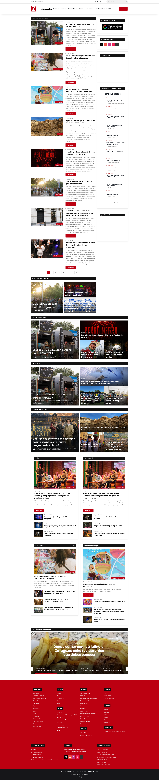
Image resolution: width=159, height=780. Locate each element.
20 (67, 272)
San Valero (60, 712)
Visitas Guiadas (37, 726)
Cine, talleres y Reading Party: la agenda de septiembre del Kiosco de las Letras (59, 608)
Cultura (81, 8)
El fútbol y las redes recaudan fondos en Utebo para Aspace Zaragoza (90, 399)
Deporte (35, 711)
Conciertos (36, 700)
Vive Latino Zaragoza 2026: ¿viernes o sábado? (76, 294)
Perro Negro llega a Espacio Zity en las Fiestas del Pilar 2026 (80, 153)
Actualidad (36, 363)
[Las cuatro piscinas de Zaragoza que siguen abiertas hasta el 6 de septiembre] (104, 376)
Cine (58, 695)
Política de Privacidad (37, 757)
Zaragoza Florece (85, 721)
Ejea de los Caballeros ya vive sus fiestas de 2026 (90, 446)
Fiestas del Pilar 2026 (39, 317)
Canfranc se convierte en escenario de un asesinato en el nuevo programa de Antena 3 (54, 442)
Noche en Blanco (84, 716)
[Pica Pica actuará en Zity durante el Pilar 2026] (87, 602)
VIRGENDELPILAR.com (103, 759)
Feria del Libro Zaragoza (86, 700)
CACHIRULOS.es (101, 762)
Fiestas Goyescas (61, 725)
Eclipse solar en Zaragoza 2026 (88, 698)
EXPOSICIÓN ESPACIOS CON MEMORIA (114, 100)
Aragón (106, 709)
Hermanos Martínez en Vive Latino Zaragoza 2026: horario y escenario (88, 305)
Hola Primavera (84, 711)
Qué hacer (36, 693)
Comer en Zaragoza (38, 695)
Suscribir (123, 9)
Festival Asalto (84, 706)
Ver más (112, 202)
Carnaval (82, 695)
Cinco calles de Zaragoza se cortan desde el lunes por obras (114, 399)
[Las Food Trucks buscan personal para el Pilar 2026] (55, 339)
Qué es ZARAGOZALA (37, 752)
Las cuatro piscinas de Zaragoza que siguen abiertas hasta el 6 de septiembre (100, 382)
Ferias (34, 713)
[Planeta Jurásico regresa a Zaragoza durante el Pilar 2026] (87, 533)
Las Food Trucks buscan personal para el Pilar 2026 (80, 25)
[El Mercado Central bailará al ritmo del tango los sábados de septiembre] (38, 593)
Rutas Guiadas (37, 718)
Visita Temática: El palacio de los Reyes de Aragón (115, 143)
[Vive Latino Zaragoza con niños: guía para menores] (47, 297)
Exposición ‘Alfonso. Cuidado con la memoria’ (115, 117)
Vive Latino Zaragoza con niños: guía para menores (79, 182)
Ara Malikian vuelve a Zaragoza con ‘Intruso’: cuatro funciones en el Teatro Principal (109, 526)
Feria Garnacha (84, 703)
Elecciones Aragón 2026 (86, 735)
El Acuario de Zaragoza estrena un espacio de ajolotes (109, 620)
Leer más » (71, 49)
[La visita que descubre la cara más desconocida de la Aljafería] (38, 602)
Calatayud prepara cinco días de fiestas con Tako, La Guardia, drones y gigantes (115, 445)
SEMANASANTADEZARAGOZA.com (106, 757)
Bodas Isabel (107, 720)
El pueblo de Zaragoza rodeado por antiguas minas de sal (80, 121)
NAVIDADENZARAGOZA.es (104, 765)
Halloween (83, 708)
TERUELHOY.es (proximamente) (105, 754)
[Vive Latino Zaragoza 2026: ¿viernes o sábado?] (80, 289)
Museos (59, 703)
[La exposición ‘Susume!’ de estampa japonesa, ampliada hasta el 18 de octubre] (38, 525)
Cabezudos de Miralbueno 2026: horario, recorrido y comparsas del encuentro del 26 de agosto (109, 611)
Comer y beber (72, 8)
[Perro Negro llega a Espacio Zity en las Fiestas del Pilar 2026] (104, 330)
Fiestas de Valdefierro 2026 (114, 160)
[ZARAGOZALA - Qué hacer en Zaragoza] (41, 8)
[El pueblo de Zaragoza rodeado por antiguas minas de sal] (104, 422)
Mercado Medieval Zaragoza (88, 713)
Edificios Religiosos (109, 698)
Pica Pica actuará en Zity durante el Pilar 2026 (109, 601)
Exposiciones (60, 698)
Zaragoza (106, 712)
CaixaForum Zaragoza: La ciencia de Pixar (114, 126)
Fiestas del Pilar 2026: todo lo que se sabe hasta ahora (90, 354)
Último (77, 272)
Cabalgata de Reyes (85, 693)
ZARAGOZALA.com (102, 749)
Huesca (106, 717)
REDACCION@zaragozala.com (77, 749)
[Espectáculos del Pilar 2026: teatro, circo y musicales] (116, 349)
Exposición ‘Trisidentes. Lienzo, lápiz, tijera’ (113, 134)
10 (63, 272)
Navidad (59, 730)
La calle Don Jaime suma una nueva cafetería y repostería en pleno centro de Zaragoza (79, 213)
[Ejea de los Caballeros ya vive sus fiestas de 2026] (92, 442)
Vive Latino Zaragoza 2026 (103, 8)
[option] (63, 297)
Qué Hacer (38, 546)
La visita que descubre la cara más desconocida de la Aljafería (56, 600)
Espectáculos (89, 8)
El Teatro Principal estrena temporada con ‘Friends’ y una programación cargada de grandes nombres (52, 495)
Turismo (106, 693)
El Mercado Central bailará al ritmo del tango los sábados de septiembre (80, 244)
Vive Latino (83, 718)
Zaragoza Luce (84, 724)
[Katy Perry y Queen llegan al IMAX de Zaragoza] (38, 517)
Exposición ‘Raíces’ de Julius (115, 109)
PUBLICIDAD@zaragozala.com (78, 751)
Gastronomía (107, 695)
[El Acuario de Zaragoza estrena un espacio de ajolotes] (87, 619)
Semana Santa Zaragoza (63, 720)
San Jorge (59, 722)
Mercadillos (36, 716)
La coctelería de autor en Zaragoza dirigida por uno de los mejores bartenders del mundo (79, 652)
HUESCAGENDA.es (102, 752)
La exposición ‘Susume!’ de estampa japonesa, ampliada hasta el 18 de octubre (60, 526)
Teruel (105, 714)
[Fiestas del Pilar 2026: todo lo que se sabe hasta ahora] (92, 349)
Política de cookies (36, 754)
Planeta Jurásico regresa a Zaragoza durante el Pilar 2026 (109, 534)
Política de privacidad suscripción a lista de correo (44, 759)
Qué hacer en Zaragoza (59, 8)
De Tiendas (36, 703)
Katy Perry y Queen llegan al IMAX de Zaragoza (56, 518)
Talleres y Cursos (37, 724)
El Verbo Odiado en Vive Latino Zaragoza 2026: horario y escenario (71, 305)
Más (69, 458)
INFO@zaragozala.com (75, 753)
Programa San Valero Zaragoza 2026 (67, 714)
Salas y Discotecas (38, 721)
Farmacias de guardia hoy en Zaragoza (114, 731)
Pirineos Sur (107, 722)
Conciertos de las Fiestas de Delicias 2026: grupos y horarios (79, 90)
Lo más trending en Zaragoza (42, 629)
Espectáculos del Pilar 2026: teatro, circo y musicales (115, 354)
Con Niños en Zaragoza (39, 698)
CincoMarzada (61, 717)
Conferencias (60, 701)
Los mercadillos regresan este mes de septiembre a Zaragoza (80, 57)
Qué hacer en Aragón (40, 409)
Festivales (36, 708)
